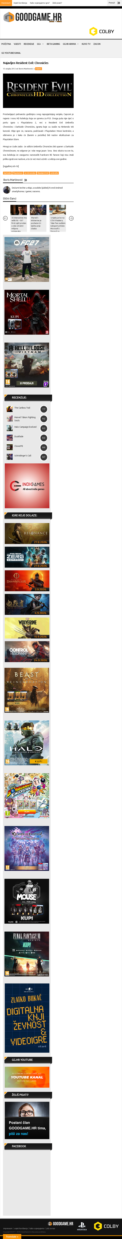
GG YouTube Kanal (11, 53)
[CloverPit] (8, 447)
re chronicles (30, 173)
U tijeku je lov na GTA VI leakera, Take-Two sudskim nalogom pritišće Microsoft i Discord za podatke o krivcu (57, 226)
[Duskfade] (8, 438)
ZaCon (96, 44)
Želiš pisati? (57, 3)
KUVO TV (86, 44)
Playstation (17, 173)
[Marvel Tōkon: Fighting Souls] (8, 419)
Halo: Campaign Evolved (25, 427)
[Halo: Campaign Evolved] (8, 428)
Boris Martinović (26, 69)
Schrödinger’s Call (22, 455)
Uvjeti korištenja (20, 3)
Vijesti (17, 44)
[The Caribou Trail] (8, 409)
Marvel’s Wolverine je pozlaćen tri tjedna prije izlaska (36, 223)
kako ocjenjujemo (37, 1228)
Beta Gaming (53, 44)
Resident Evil (43, 173)
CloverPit (18, 446)
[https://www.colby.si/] (84, 35)
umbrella (54, 173)
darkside (7, 173)
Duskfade (18, 436)
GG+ (39, 44)
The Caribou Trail (22, 408)
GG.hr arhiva (69, 44)
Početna (6, 44)
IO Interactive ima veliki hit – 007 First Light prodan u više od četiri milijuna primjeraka (19, 224)
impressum (7, 1228)
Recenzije (29, 44)
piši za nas (50, 1228)
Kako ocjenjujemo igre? (40, 3)
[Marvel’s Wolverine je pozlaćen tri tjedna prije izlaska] (38, 210)
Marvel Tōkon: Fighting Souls (25, 419)
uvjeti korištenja (21, 1228)
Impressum (6, 3)
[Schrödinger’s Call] (8, 457)
